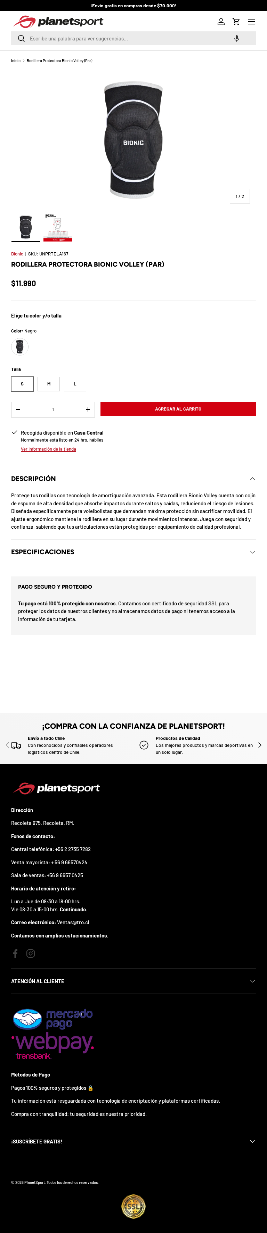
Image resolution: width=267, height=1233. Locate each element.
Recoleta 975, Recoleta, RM (42, 823)
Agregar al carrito (178, 409)
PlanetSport (34, 1182)
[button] (236, 38)
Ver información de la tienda (48, 449)
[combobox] (133, 38)
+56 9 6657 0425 (65, 875)
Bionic (17, 253)
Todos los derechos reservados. (73, 1182)
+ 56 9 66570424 (69, 862)
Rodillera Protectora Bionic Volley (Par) (59, 60)
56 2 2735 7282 (74, 849)
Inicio (16, 60)
